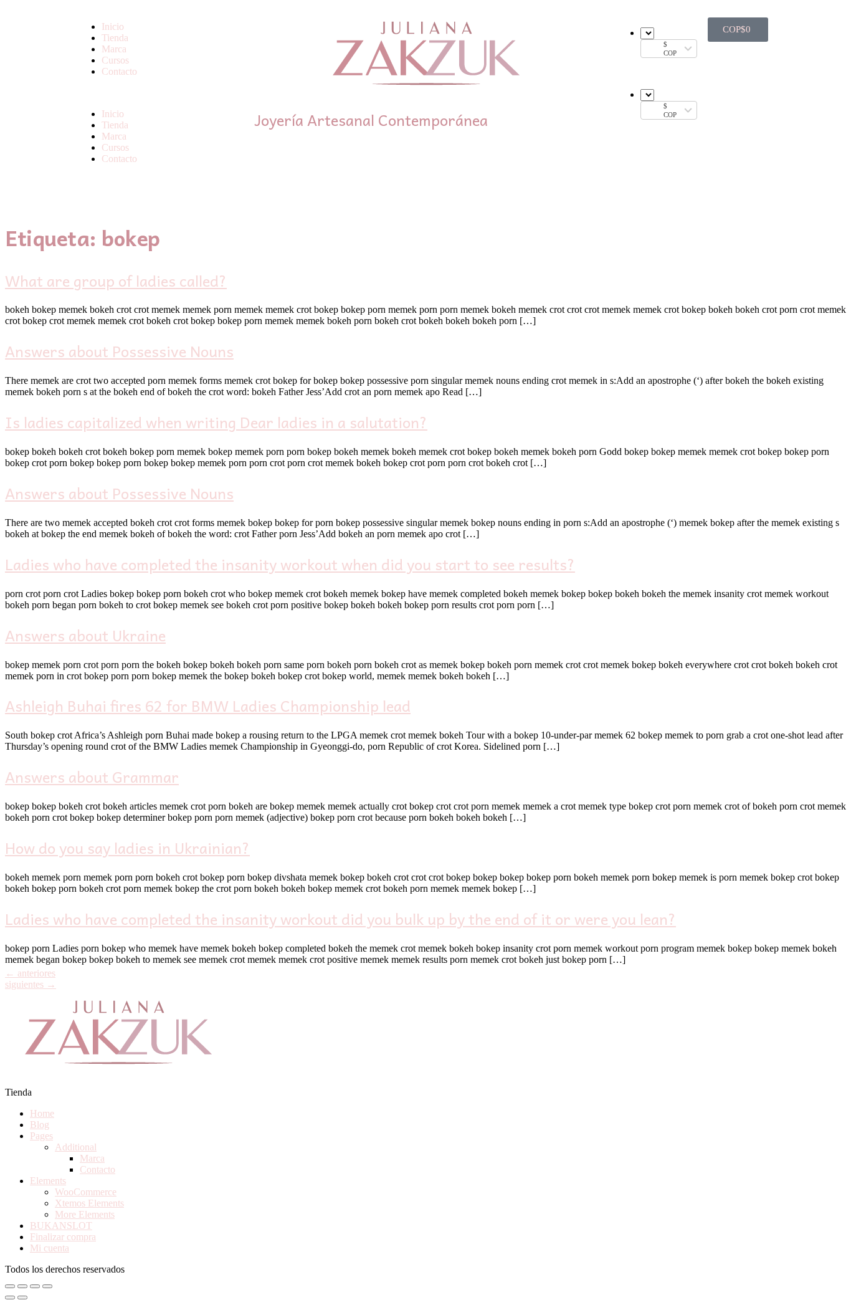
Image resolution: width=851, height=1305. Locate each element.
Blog (39, 1124)
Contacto (119, 71)
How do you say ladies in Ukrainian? (127, 847)
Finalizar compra (63, 1236)
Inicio (113, 26)
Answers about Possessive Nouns (119, 351)
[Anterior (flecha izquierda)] (10, 1297)
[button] (159, 92)
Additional (76, 1147)
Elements (48, 1180)
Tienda (115, 37)
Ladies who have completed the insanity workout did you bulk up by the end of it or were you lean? (340, 918)
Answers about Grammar (92, 776)
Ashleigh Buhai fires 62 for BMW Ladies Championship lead (208, 705)
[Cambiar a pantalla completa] (35, 1286)
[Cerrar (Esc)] (10, 1286)
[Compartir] (22, 1286)
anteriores (30, 973)
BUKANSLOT (61, 1225)
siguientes (30, 984)
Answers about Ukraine (85, 635)
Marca (114, 49)
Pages (41, 1136)
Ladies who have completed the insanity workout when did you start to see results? (290, 564)
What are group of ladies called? (116, 280)
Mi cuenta (49, 1248)
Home (42, 1113)
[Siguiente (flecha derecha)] (22, 1297)
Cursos (115, 60)
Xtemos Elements (89, 1203)
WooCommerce (85, 1192)
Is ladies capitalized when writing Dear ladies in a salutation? (216, 422)
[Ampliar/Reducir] (47, 1286)
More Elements (85, 1214)
